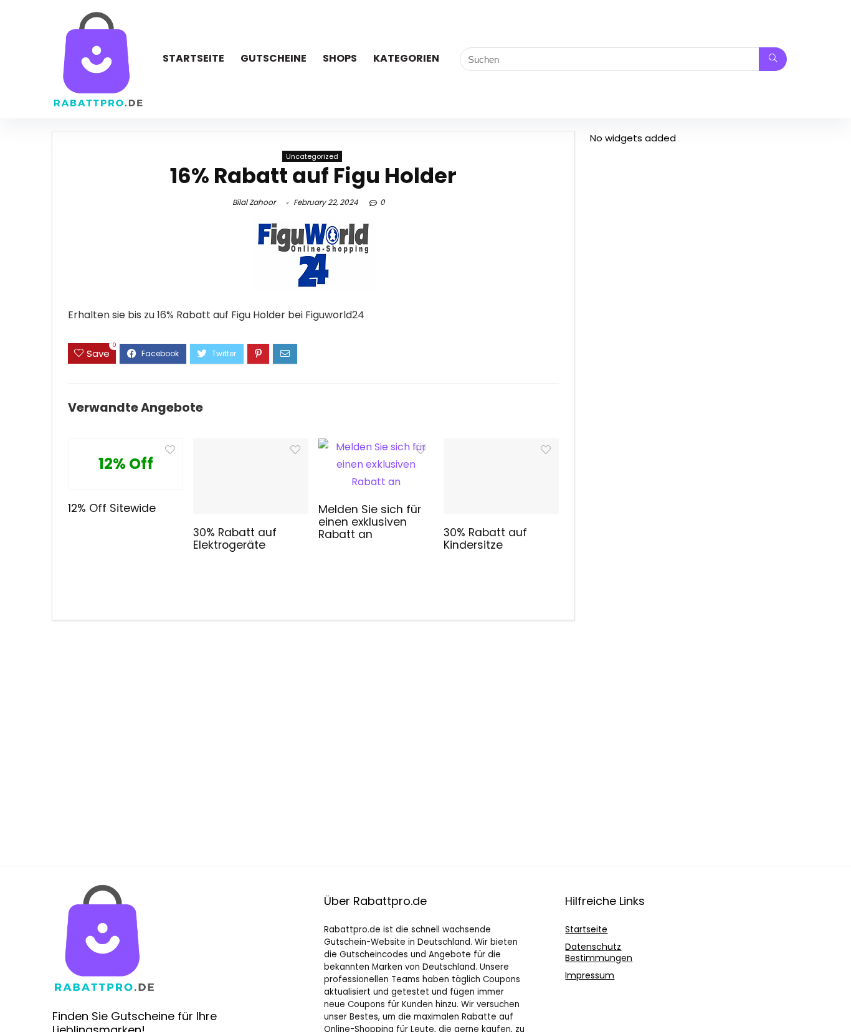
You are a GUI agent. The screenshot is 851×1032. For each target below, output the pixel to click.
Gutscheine (273, 58)
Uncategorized (312, 156)
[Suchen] (773, 59)
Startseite (193, 58)
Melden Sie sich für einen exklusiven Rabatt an (369, 522)
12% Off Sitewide (112, 508)
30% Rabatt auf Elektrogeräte (235, 538)
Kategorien (406, 58)
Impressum (589, 975)
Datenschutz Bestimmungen (598, 952)
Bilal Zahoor (253, 202)
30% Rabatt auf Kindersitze (485, 538)
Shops (340, 58)
